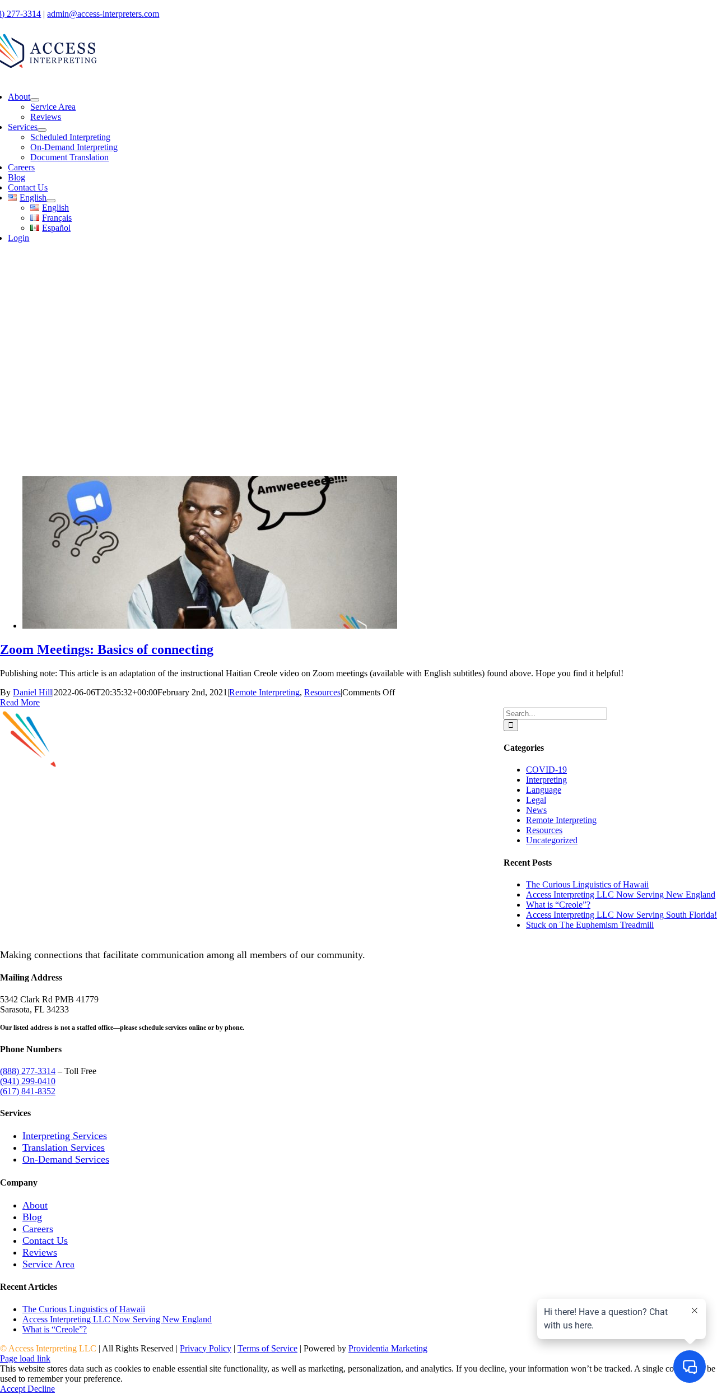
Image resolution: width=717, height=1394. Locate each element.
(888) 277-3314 (27, 1071)
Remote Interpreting (264, 692)
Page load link (25, 1358)
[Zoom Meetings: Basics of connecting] (209, 625)
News (536, 810)
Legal (536, 800)
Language (543, 789)
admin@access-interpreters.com (103, 13)
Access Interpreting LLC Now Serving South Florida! (621, 914)
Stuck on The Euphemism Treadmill (590, 925)
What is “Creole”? (558, 904)
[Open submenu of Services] (42, 130)
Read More (20, 702)
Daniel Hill (32, 692)
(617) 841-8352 (27, 1091)
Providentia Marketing (387, 1348)
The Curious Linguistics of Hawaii (587, 884)
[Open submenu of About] (34, 99)
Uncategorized (552, 840)
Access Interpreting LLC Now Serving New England (620, 894)
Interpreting (546, 779)
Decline (41, 1388)
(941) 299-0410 (27, 1081)
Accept (13, 1388)
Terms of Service (267, 1348)
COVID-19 (546, 769)
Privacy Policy (205, 1348)
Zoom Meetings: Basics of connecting (106, 649)
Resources (322, 692)
